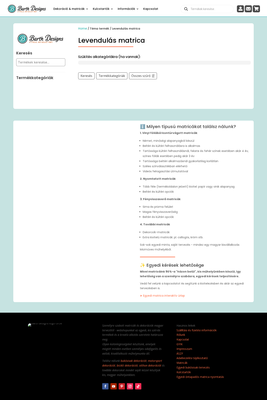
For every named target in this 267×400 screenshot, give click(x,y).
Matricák (182, 363)
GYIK (180, 344)
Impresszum (184, 349)
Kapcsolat (150, 9)
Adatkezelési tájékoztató (192, 358)
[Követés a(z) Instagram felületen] (130, 386)
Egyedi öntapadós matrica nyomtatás (200, 377)
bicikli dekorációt (127, 365)
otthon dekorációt (150, 365)
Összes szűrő (141, 76)
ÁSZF (180, 353)
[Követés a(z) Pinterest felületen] (122, 386)
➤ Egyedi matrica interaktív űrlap (162, 296)
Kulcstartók (101, 9)
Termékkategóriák (112, 76)
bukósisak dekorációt (134, 361)
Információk (126, 9)
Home (82, 28)
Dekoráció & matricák (69, 9)
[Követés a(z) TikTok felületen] (138, 386)
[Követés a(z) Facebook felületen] (105, 386)
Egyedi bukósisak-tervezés (193, 367)
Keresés (86, 76)
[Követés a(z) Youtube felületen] (113, 386)
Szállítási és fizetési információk (197, 330)
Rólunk (181, 335)
